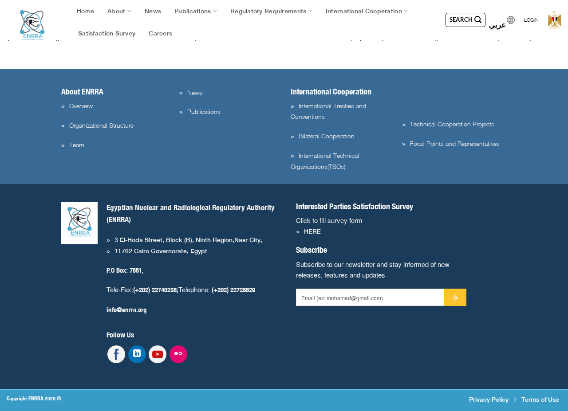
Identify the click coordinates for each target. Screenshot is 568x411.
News (153, 11)
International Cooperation (364, 11)
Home (85, 11)
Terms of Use (540, 399)
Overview (81, 106)
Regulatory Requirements (268, 11)
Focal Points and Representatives (455, 143)
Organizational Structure (101, 125)
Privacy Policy (489, 399)
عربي (497, 22)
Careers (160, 33)
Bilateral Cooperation (327, 136)
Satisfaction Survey (106, 33)
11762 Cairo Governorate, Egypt (160, 250)
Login (531, 20)
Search (462, 19)
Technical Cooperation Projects (452, 124)
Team (76, 145)
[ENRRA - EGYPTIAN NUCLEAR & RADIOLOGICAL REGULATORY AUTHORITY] (32, 25)
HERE (312, 231)
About (116, 11)
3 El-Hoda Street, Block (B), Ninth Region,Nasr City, (188, 239)
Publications (192, 11)
